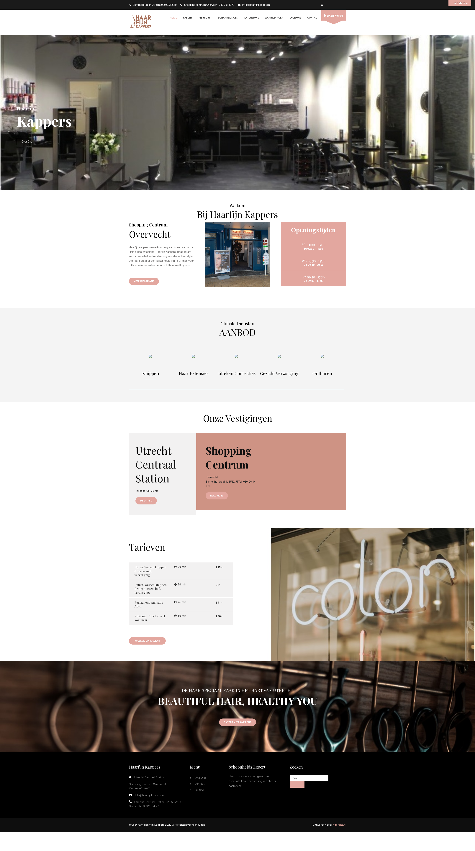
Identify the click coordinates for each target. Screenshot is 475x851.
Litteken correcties (236, 373)
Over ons (295, 17)
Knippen (150, 373)
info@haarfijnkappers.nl (256, 4)
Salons (187, 17)
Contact (313, 17)
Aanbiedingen (274, 17)
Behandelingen (228, 17)
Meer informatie (144, 281)
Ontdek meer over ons (237, 722)
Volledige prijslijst (147, 641)
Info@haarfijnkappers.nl (149, 795)
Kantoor (199, 789)
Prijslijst (205, 17)
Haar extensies (193, 373)
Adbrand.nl (339, 824)
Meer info (146, 500)
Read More (216, 495)
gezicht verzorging (279, 373)
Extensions (251, 17)
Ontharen (322, 373)
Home (173, 17)
